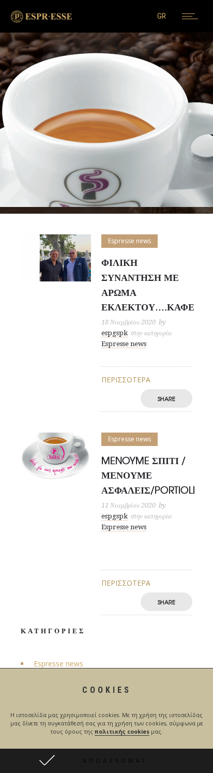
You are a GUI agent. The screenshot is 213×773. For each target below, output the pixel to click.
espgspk (114, 333)
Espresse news (58, 663)
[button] (106, 761)
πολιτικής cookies (122, 731)
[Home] (41, 20)
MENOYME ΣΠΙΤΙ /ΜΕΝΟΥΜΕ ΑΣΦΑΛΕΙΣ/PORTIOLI (148, 475)
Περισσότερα (125, 379)
